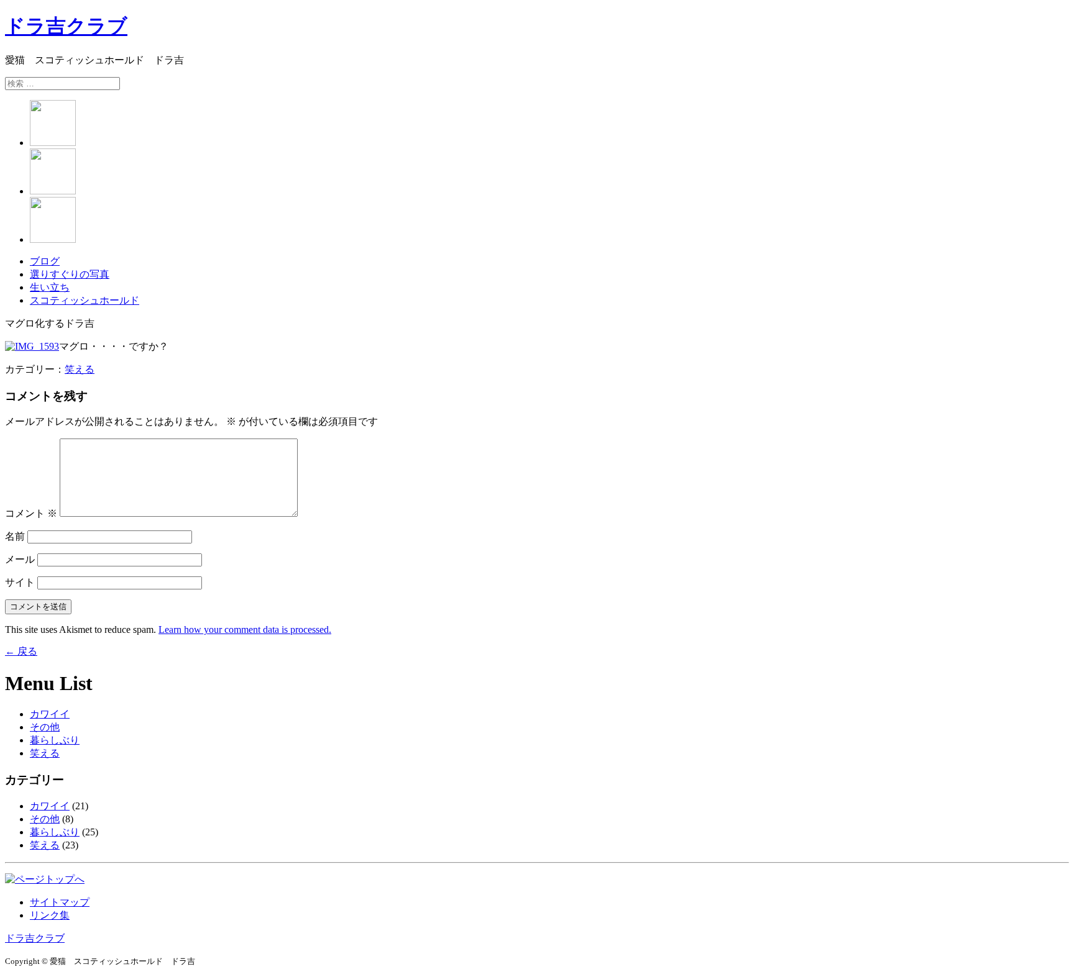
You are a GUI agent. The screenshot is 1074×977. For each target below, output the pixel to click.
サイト (20, 582)
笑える (79, 369)
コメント (31, 513)
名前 (15, 536)
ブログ (45, 261)
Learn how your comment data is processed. (244, 629)
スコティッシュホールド (84, 300)
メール (20, 559)
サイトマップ (60, 902)
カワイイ (50, 714)
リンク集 (50, 915)
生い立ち (50, 287)
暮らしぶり (55, 740)
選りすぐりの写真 (69, 274)
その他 (45, 727)
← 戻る (21, 651)
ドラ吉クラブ (66, 26)
